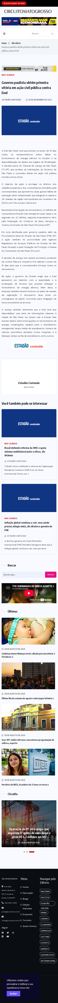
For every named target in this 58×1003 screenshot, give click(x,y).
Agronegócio (47, 955)
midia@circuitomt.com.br (11, 921)
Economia (46, 925)
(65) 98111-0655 (10, 903)
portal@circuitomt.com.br (11, 912)
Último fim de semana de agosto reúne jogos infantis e (28, 698)
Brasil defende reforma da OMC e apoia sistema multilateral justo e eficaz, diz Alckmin (25, 451)
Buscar (51, 574)
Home (4, 43)
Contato (27, 920)
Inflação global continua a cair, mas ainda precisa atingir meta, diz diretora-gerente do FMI (28, 526)
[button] (24, 852)
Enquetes (27, 914)
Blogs (25, 898)
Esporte (45, 943)
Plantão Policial (45, 904)
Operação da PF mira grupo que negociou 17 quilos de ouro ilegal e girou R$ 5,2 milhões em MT (29, 833)
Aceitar (13, 993)
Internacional (48, 961)
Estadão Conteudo (16, 461)
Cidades (44, 919)
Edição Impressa (27, 906)
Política (45, 897)
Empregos (46, 931)
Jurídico (45, 949)
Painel (44, 913)
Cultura (45, 937)
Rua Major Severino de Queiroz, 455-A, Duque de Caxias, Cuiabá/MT (8, 892)
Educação (28, 893)
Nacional (45, 891)
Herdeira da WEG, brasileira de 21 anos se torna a (25, 784)
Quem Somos (29, 926)
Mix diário (16, 43)
